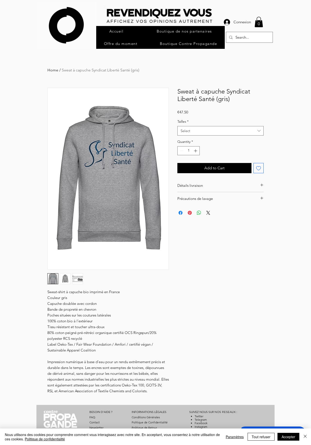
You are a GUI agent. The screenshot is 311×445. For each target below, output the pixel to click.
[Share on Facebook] (180, 213)
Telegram (201, 419)
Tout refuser (261, 436)
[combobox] (220, 131)
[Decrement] (181, 150)
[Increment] (196, 150)
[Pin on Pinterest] (190, 213)
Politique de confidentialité (45, 438)
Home (52, 70)
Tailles (183, 121)
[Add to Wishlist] (258, 168)
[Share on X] (208, 213)
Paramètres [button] (235, 436)
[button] (258, 22)
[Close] (305, 436)
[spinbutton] (188, 150)
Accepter (288, 436)
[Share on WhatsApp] (199, 213)
